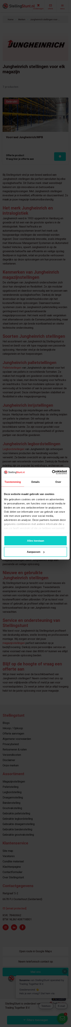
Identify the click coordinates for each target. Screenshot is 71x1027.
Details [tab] (35, 481)
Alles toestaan (35, 540)
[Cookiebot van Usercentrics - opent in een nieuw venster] (52, 472)
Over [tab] (58, 481)
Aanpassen (33, 551)
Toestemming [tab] (12, 481)
